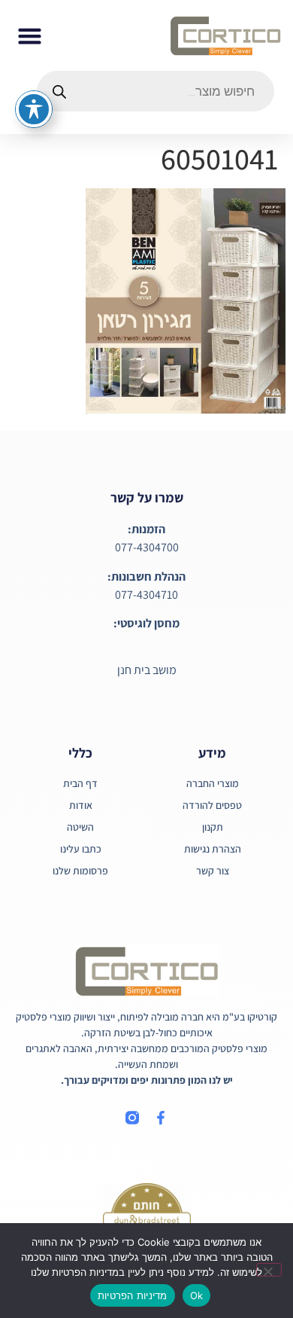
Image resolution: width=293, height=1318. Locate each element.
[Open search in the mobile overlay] (155, 91)
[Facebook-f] (161, 1117)
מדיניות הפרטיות (133, 1295)
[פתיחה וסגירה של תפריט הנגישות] (34, 109)
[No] (269, 1270)
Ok (197, 1295)
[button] (30, 35)
